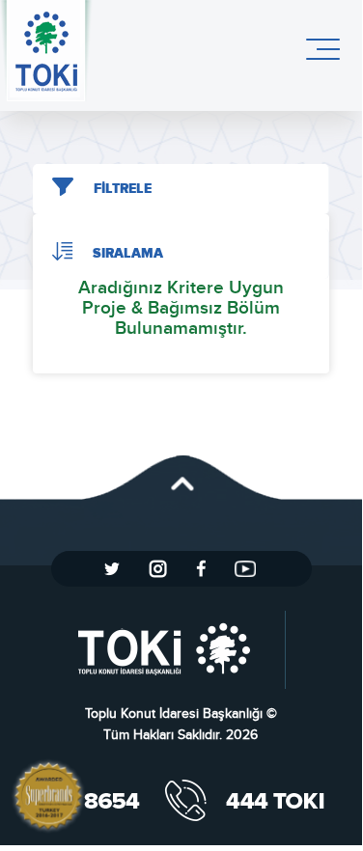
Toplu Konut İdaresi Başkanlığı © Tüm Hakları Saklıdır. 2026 (181, 724)
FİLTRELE (123, 189)
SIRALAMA (128, 254)
